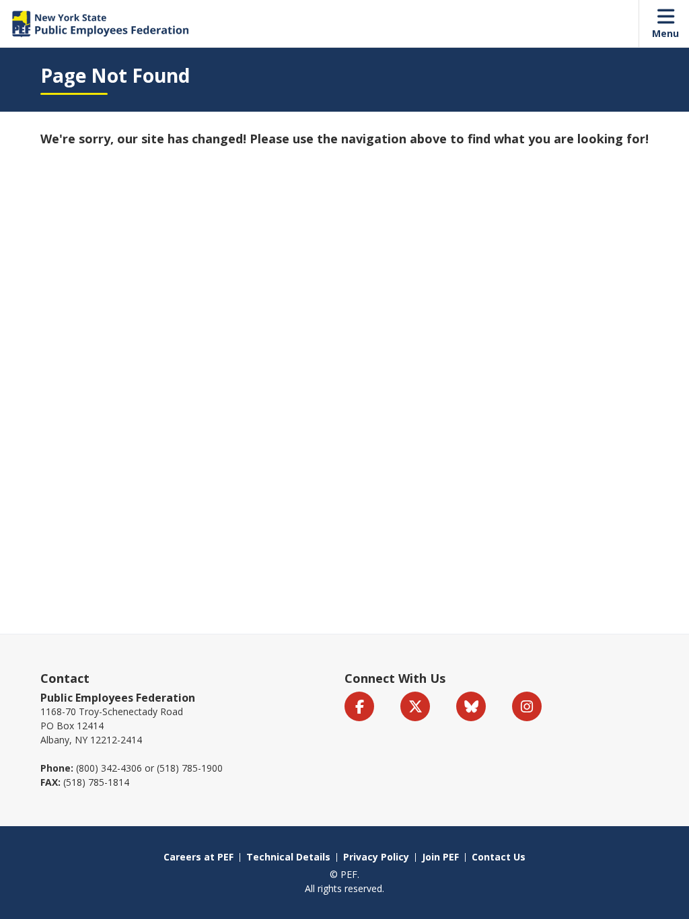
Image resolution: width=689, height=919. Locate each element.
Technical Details (288, 856)
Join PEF (440, 856)
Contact (64, 678)
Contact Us (498, 856)
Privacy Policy (376, 856)
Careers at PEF (198, 856)
